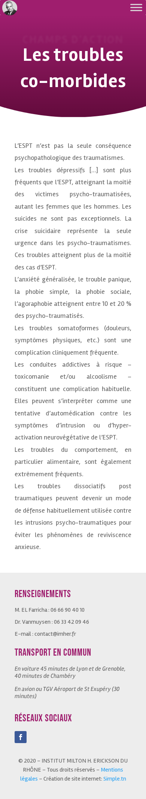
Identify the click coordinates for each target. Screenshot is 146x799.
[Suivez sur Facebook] (21, 737)
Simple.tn (114, 778)
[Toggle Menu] (136, 7)
